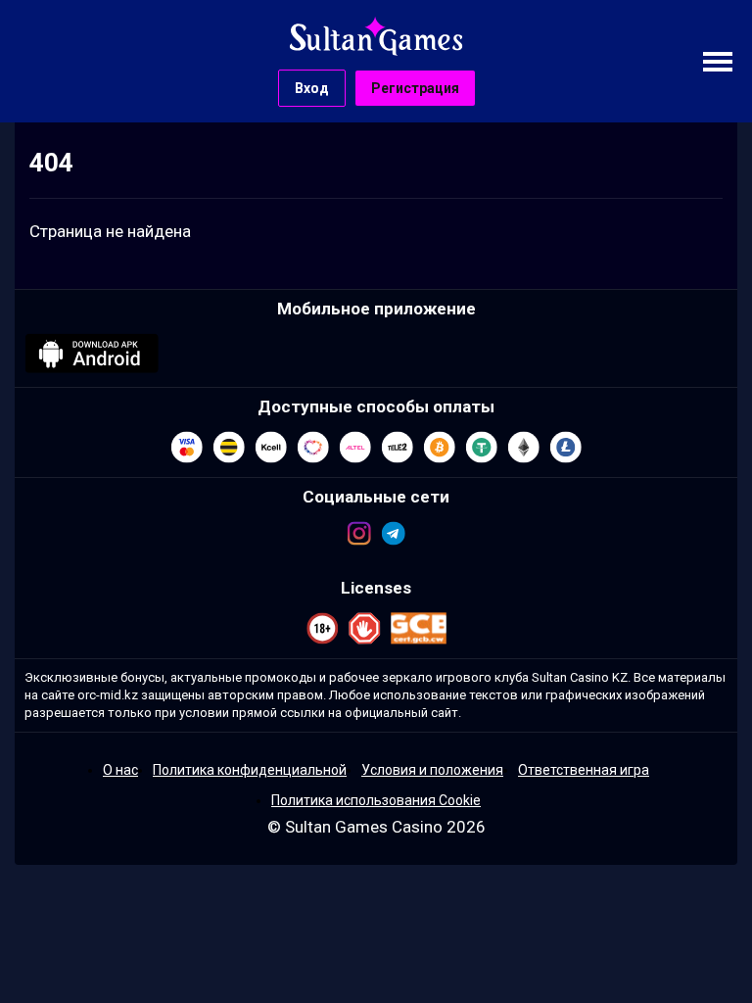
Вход (312, 88)
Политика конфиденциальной (250, 770)
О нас (120, 770)
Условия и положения (432, 770)
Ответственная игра (583, 770)
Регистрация (415, 88)
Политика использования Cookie (376, 800)
